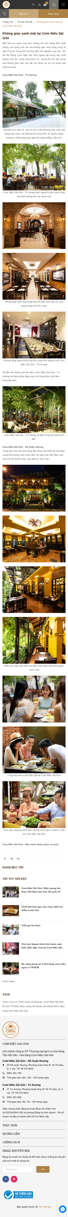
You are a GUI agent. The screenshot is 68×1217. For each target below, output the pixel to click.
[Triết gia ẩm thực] (10, 929)
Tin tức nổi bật (14, 879)
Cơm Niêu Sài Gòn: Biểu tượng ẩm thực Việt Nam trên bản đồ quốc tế (40, 890)
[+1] (18, 859)
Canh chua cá (9, 1001)
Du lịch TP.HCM (10, 1006)
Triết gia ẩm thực (30, 925)
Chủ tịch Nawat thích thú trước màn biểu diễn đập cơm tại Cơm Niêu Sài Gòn (41, 946)
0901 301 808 (14, 1097)
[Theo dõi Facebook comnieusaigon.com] (5, 1179)
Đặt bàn (24, 13)
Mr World (37, 1006)
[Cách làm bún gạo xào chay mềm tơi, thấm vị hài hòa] (10, 910)
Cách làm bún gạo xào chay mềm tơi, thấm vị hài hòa (42, 908)
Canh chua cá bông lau (30, 1001)
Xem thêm (9, 981)
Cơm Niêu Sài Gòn (54, 1001)
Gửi (43, 1169)
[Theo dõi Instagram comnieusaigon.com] (14, 1179)
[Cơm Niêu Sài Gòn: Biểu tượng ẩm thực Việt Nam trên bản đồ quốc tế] (10, 892)
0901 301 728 (14, 1073)
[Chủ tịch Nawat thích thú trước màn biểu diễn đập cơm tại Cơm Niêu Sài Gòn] (10, 948)
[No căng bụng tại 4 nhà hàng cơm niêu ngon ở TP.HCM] (10, 968)
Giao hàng (53, 13)
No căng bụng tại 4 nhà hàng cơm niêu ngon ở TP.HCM (43, 966)
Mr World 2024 (51, 1006)
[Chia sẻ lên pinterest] (11, 859)
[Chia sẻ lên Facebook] (4, 859)
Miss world (25, 1006)
